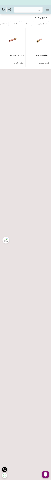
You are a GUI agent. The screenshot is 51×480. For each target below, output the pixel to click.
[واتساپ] (4, 475)
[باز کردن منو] (47, 10)
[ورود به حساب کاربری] (10, 9)
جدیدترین (41, 24)
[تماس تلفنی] (4, 469)
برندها (28, 24)
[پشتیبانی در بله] (5, 240)
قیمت (16, 24)
